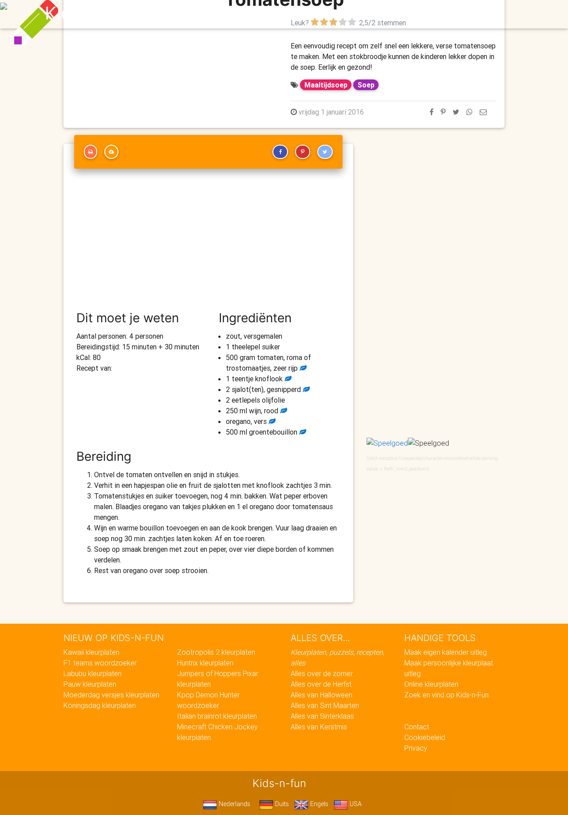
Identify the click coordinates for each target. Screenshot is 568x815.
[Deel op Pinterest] (443, 112)
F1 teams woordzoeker (100, 662)
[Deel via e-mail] (483, 112)
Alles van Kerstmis (319, 726)
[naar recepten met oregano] (271, 421)
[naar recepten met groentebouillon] (301, 431)
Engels (318, 804)
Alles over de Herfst (321, 684)
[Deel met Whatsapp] (469, 112)
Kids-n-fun (89, 13)
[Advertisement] (208, 244)
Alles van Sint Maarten (325, 705)
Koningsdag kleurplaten (99, 705)
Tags (463, 14)
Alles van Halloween (321, 694)
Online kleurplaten (431, 684)
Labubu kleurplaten (92, 673)
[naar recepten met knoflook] (287, 378)
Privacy (415, 748)
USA (355, 804)
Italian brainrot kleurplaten (217, 716)
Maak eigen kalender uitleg (445, 652)
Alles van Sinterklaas (322, 716)
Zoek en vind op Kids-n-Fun (446, 694)
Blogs (204, 14)
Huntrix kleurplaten (205, 662)
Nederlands (233, 804)
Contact (416, 726)
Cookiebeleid (424, 737)
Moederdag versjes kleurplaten (111, 694)
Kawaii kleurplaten (91, 652)
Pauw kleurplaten (89, 684)
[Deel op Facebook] (432, 112)
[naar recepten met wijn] (282, 410)
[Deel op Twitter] (456, 112)
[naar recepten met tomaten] (302, 368)
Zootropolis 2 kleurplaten (216, 652)
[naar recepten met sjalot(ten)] (305, 389)
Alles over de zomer (322, 673)
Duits (281, 804)
